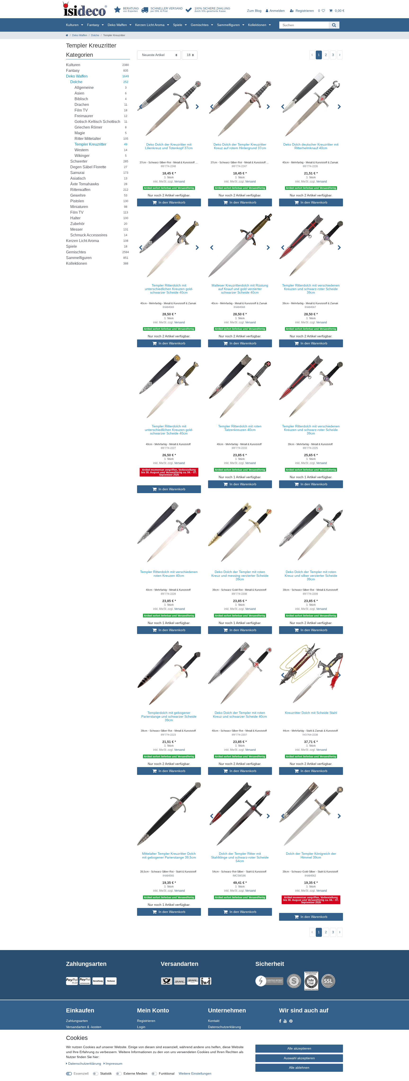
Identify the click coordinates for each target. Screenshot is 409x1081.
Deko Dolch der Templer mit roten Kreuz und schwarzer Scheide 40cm (240, 714)
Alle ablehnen (299, 1067)
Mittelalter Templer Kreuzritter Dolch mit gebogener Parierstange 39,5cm (169, 855)
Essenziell (81, 1073)
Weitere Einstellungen (195, 1073)
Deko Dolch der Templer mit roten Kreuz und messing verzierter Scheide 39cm (239, 575)
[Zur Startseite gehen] (67, 35)
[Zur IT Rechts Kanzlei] (269, 981)
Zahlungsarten (77, 1021)
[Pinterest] (291, 1021)
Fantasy (93, 25)
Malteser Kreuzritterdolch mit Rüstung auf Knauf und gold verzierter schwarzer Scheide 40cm (240, 289)
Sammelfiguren (229, 25)
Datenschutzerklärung (224, 1027)
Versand (179, 181)
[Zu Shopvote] (294, 981)
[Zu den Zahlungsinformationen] (98, 981)
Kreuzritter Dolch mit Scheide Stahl (311, 713)
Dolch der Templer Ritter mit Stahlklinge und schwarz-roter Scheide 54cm (240, 857)
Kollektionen (257, 25)
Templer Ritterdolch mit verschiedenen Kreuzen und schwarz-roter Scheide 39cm (311, 289)
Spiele (178, 25)
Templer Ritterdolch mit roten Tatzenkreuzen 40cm (240, 428)
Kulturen (73, 25)
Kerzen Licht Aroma (150, 25)
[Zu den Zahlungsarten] (111, 981)
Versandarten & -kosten (83, 1027)
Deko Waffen (118, 25)
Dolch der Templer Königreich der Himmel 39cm (311, 855)
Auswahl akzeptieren (299, 1058)
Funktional (166, 1073)
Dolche (95, 35)
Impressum (114, 1063)
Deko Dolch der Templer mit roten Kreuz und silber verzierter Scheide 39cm (311, 575)
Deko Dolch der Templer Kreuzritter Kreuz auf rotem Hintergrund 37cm (239, 146)
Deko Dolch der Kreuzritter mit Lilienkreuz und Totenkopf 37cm (169, 146)
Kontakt (213, 1021)
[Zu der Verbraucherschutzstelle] (311, 981)
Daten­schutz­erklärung (85, 1063)
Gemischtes (200, 25)
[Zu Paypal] (72, 981)
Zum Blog (254, 11)
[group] (169, 104)
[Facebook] (280, 1021)
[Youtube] (285, 1021)
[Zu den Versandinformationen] (167, 981)
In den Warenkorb (171, 202)
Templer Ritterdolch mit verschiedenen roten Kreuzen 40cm (169, 573)
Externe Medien (135, 1073)
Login (141, 1027)
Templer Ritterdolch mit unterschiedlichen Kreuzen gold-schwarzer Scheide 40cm (169, 289)
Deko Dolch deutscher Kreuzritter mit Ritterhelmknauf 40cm (310, 146)
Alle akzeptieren (299, 1048)
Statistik (106, 1073)
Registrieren (146, 1021)
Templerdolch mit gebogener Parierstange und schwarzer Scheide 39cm (168, 716)
